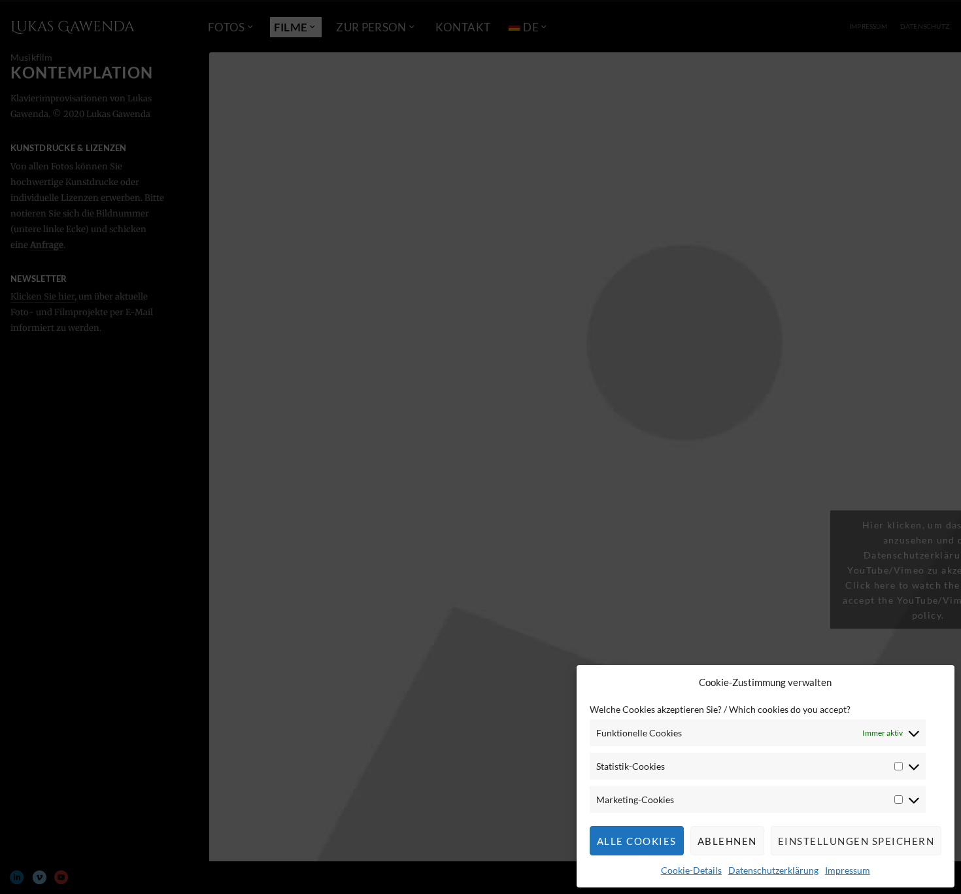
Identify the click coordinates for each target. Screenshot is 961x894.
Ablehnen (727, 841)
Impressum (847, 870)
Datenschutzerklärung (773, 870)
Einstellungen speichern (856, 841)
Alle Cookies (637, 841)
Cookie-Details (691, 870)
